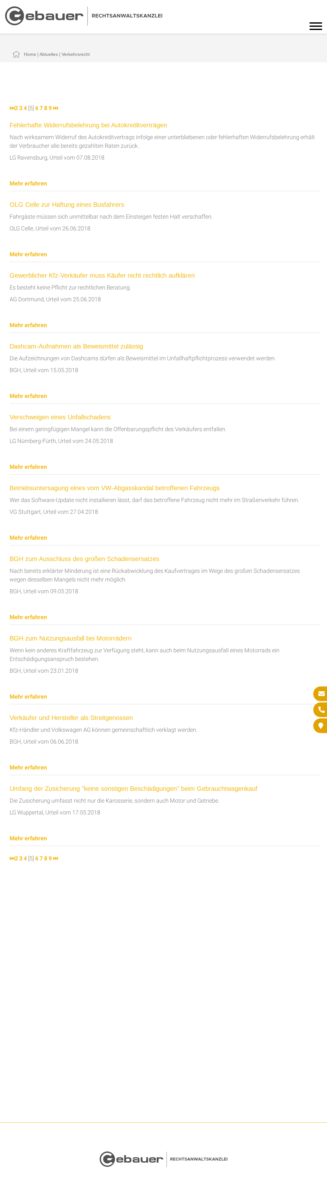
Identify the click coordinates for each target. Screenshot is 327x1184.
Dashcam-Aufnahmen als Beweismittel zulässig (76, 346)
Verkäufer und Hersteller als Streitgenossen (71, 717)
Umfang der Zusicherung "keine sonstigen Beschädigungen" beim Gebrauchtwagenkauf (133, 788)
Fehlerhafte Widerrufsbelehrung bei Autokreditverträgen (88, 125)
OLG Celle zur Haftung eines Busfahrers (67, 204)
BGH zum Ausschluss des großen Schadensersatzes (84, 558)
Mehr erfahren (28, 183)
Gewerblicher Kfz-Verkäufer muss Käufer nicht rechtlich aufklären (102, 275)
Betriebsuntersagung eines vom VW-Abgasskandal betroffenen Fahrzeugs (115, 487)
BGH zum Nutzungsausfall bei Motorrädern (71, 638)
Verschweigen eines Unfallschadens (60, 417)
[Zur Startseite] (83, 23)
